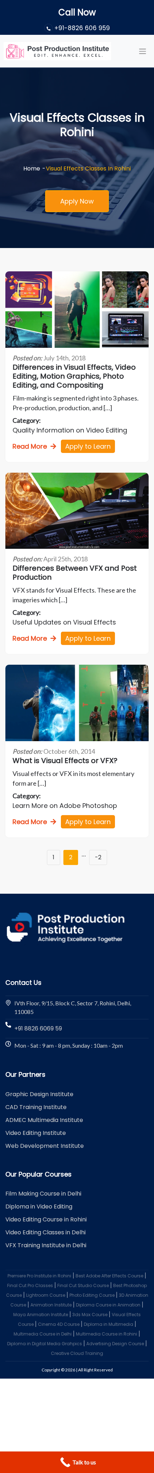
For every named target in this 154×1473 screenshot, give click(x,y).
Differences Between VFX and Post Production (75, 573)
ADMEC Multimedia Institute (44, 1120)
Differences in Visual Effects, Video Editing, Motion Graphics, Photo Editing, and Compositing (74, 376)
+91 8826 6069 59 (38, 1028)
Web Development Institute (44, 1146)
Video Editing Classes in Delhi (45, 1232)
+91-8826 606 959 (82, 28)
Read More (30, 446)
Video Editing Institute (35, 1133)
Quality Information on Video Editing (70, 430)
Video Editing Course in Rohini (46, 1219)
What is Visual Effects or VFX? (65, 760)
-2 (98, 857)
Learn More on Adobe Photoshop (65, 805)
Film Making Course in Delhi (43, 1193)
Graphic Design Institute (39, 1094)
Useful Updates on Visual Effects (64, 622)
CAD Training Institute (36, 1107)
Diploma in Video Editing (38, 1206)
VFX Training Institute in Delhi (45, 1245)
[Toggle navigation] (142, 51)
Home (31, 168)
